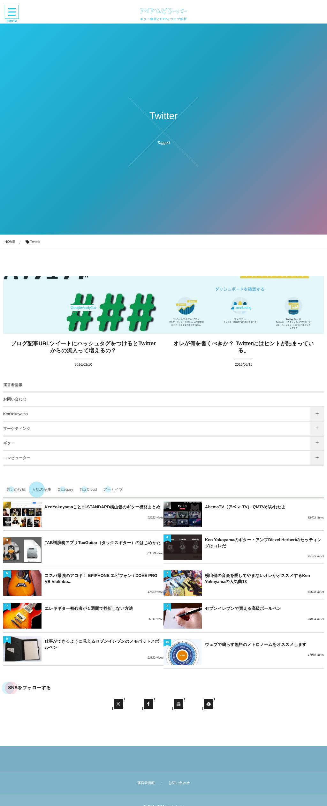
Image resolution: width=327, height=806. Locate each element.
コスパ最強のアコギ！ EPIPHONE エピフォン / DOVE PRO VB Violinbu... (101, 578)
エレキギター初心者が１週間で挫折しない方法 (89, 608)
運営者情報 (12, 385)
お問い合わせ (15, 399)
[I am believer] (163, 10)
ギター (9, 443)
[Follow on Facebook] (148, 704)
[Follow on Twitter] (118, 704)
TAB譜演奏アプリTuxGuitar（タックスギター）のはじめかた (103, 542)
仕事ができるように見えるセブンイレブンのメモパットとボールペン (104, 644)
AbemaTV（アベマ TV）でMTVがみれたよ (245, 506)
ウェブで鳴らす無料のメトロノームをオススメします (256, 644)
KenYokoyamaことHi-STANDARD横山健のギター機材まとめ (102, 506)
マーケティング (17, 428)
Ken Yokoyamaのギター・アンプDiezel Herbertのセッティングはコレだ (263, 542)
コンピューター (16, 458)
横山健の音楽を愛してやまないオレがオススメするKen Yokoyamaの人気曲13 (257, 578)
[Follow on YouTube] (178, 704)
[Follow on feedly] (208, 704)
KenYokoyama (15, 414)
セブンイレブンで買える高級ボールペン (243, 608)
